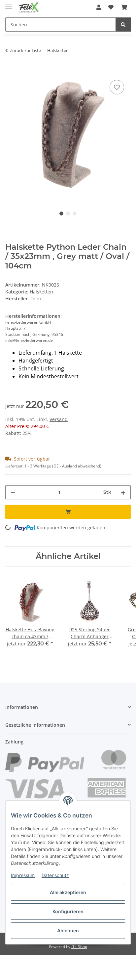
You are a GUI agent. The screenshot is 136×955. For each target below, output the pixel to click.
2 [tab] (68, 213)
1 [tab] (61, 213)
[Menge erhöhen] (123, 492)
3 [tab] (75, 213)
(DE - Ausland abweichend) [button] (76, 466)
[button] (99, 7)
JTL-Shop (79, 946)
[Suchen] (123, 24)
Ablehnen (68, 930)
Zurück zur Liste (25, 50)
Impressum (23, 875)
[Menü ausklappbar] (8, 4)
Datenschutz (55, 875)
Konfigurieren (68, 911)
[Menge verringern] (13, 492)
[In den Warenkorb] (10, 71)
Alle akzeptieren (68, 892)
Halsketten (41, 292)
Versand (59, 419)
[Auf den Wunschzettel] (117, 87)
